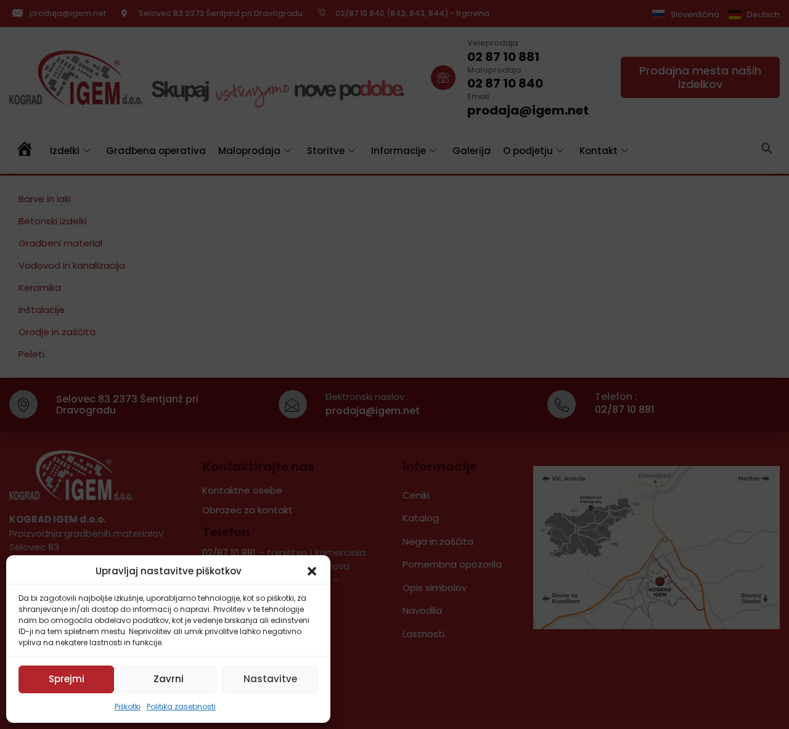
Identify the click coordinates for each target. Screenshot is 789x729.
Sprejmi (66, 678)
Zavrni (168, 678)
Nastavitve (270, 678)
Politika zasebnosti (181, 706)
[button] (312, 571)
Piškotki (128, 706)
